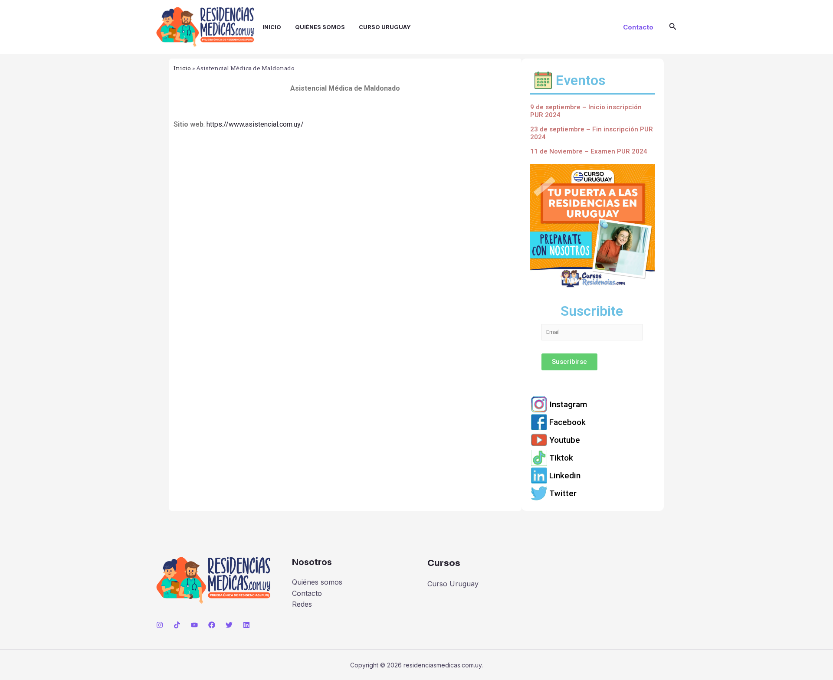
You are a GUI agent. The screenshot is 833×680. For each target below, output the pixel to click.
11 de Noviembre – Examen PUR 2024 (588, 151)
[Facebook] (592, 422)
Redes (302, 604)
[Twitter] (592, 493)
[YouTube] (194, 624)
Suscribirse (569, 362)
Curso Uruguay (385, 26)
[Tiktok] (592, 458)
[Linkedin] (592, 475)
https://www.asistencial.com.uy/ (255, 124)
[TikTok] (177, 624)
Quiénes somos (320, 26)
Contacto (307, 593)
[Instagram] (592, 404)
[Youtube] (592, 440)
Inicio (271, 26)
